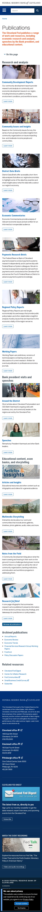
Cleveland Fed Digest (12, 670)
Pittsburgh (10, 757)
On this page (12, 54)
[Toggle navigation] (4, 10)
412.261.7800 (7, 769)
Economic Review (11, 639)
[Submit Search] (37, 10)
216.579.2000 (7, 739)
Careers (6, 886)
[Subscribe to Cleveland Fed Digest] (21, 795)
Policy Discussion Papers (13, 655)
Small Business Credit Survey (15, 680)
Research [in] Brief (11, 601)
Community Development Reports (17, 82)
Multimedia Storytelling (13, 516)
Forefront (8, 652)
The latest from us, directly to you (18, 804)
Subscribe (8, 683)
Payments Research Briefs (14, 254)
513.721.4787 (6, 753)
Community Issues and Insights (16, 126)
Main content (10, 1)
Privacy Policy (28, 899)
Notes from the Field (11, 553)
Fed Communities (11, 677)
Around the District (11, 400)
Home (4, 18)
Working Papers (9, 351)
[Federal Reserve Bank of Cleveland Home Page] (21, 3)
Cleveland (9, 730)
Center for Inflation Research (15, 674)
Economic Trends (11, 643)
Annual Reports (10, 636)
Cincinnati (10, 744)
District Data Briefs (11, 171)
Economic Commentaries (13, 215)
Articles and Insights (11, 482)
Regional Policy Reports (13, 307)
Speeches (6, 440)
